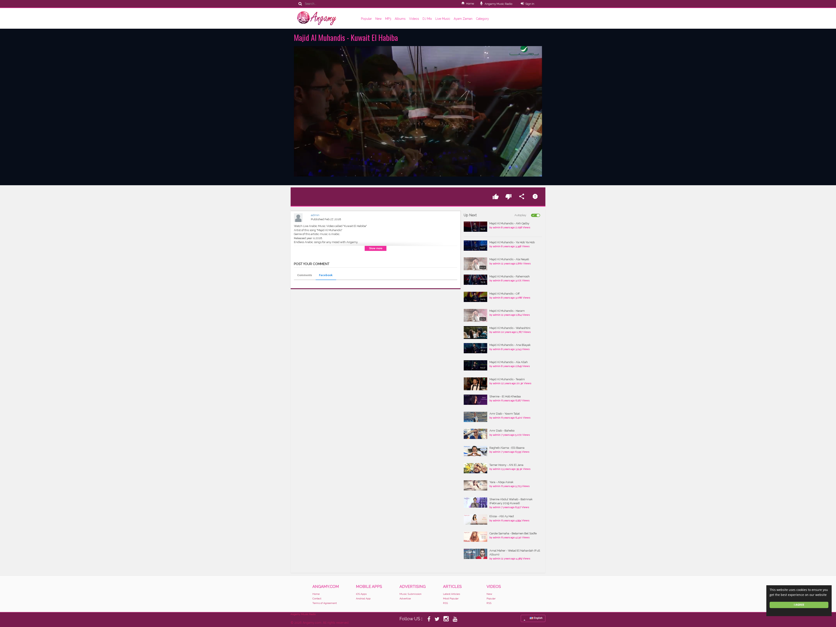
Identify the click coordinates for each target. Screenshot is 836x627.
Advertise (405, 598)
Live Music (442, 18)
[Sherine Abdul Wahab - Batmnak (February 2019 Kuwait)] (475, 502)
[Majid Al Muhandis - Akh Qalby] (475, 227)
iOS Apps (361, 593)
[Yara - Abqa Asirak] (475, 485)
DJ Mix (427, 18)
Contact (316, 598)
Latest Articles (451, 593)
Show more (375, 248)
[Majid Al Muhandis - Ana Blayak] (475, 348)
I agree (799, 605)
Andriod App (363, 598)
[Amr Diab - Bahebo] (475, 434)
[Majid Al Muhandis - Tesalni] (475, 383)
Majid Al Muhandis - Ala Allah (508, 362)
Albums (400, 18)
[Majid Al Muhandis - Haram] (475, 315)
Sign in (529, 3)
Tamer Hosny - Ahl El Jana (506, 465)
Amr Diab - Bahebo (501, 430)
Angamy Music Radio (498, 3)
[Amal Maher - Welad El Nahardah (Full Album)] (475, 554)
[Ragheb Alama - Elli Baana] (475, 451)
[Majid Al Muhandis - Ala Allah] (475, 365)
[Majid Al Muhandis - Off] (475, 297)
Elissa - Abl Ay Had (501, 516)
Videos (414, 18)
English (538, 617)
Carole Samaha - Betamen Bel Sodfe (513, 533)
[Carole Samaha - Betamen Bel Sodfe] (475, 537)
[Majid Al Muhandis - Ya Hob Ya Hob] (475, 245)
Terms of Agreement (324, 603)
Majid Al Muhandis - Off (504, 293)
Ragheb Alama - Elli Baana (506, 447)
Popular (366, 18)
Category (482, 18)
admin (315, 215)
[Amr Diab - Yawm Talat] (475, 417)
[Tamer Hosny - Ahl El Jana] (475, 468)
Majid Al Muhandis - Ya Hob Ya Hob (512, 242)
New (378, 18)
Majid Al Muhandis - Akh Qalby (509, 223)
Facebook (325, 275)
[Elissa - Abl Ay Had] (475, 519)
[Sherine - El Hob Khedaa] (475, 400)
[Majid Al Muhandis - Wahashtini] (475, 332)
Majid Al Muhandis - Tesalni (507, 379)
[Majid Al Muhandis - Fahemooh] (475, 280)
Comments (304, 275)
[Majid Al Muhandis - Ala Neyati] (475, 263)
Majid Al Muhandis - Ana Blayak (510, 345)
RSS (445, 603)
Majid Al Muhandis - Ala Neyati (509, 259)
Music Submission (410, 593)
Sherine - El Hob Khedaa (505, 396)
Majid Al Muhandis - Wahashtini (509, 328)
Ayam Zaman (463, 18)
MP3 (388, 18)
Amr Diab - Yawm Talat (504, 413)
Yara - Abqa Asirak (501, 482)
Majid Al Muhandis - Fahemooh (509, 276)
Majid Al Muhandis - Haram (507, 310)
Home (470, 3)
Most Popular (450, 598)
